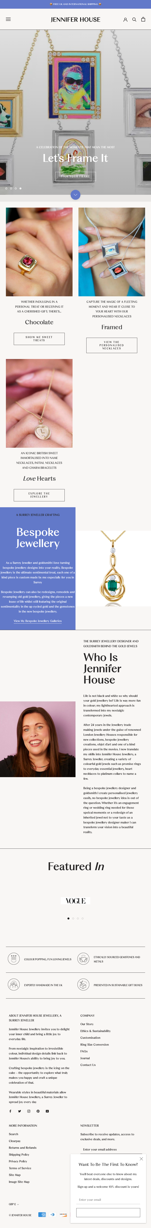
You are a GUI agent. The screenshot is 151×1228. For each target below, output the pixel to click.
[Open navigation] (8, 19)
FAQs (84, 1051)
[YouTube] (47, 1111)
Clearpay (15, 1141)
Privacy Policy (18, 1161)
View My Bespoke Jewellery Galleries (38, 621)
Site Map (15, 1175)
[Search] (134, 19)
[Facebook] (10, 1111)
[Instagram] (28, 1111)
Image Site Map (19, 1182)
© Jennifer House (20, 1215)
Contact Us (88, 1065)
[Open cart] (143, 19)
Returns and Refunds (23, 1148)
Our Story (87, 1024)
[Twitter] (19, 1111)
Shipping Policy (19, 1154)
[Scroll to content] (75, 195)
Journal (85, 1058)
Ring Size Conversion (94, 1044)
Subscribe (108, 1212)
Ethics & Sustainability (95, 1031)
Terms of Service (20, 1168)
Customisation (90, 1038)
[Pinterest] (38, 1111)
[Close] (141, 1159)
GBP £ (12, 1204)
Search (13, 1134)
